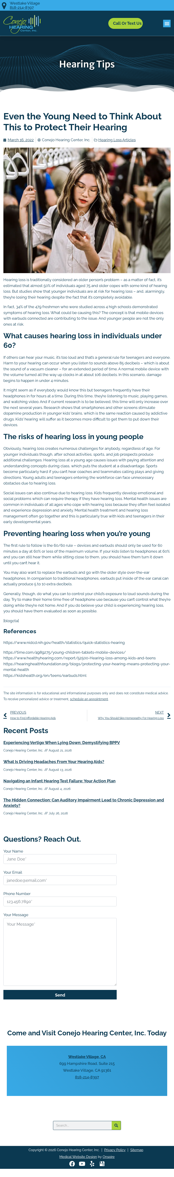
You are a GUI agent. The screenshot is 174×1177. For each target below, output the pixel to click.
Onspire (109, 1157)
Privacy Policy (115, 1150)
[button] (167, 23)
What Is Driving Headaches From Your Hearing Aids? (53, 761)
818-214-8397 (22, 7)
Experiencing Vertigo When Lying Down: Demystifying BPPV (61, 742)
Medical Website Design (78, 1157)
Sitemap (136, 1150)
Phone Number (17, 893)
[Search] (116, 1125)
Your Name (13, 851)
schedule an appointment (89, 699)
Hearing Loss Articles (117, 140)
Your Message (15, 914)
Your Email (12, 872)
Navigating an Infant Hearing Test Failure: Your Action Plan (59, 781)
